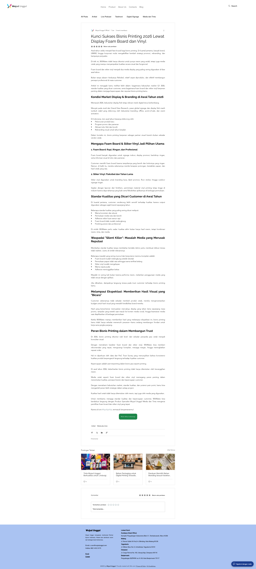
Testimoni (119, 17)
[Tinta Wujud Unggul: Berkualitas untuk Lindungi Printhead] (95, 462)
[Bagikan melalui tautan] (107, 433)
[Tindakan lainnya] (164, 30)
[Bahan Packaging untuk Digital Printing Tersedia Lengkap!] (128, 462)
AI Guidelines (151, 566)
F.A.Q (87, 554)
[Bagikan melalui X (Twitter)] (97, 433)
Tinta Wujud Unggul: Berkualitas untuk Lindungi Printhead (95, 474)
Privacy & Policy (141, 566)
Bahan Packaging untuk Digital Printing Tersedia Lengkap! (126, 474)
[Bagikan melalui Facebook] (92, 433)
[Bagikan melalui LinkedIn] (102, 433)
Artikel (94, 17)
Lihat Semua (171, 450)
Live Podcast (106, 17)
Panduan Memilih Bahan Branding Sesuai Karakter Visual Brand (159, 474)
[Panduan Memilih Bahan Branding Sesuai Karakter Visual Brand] (160, 462)
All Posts (84, 17)
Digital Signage (133, 17)
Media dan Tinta (149, 17)
